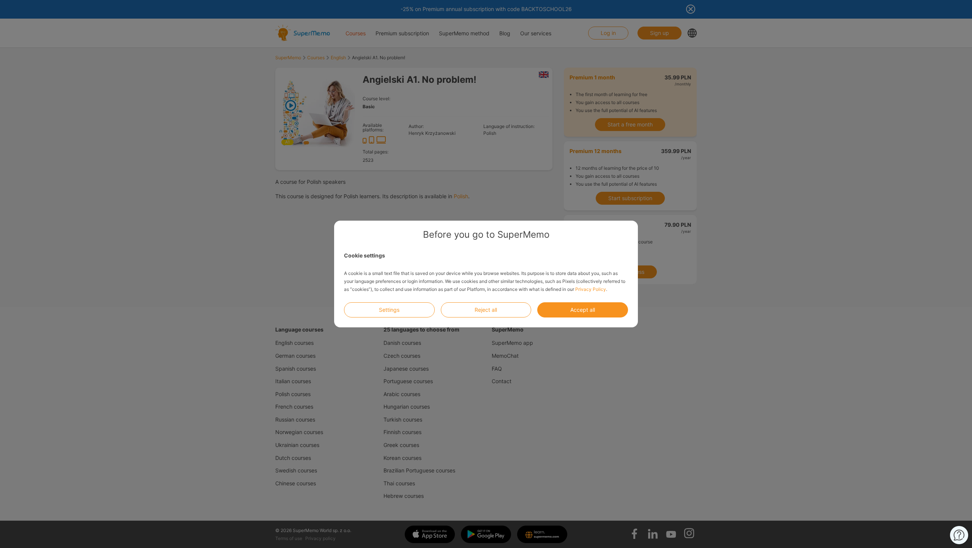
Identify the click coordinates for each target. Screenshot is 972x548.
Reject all (486, 309)
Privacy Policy (590, 289)
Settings (389, 309)
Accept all (582, 309)
